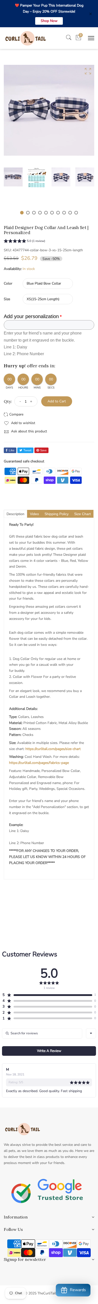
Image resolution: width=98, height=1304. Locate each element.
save (43, 450)
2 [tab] (28, 212)
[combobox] (91, 1033)
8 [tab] (64, 212)
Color (8, 283)
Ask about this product (28, 431)
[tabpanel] (13, 177)
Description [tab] (15, 514)
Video (34, 514)
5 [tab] (46, 212)
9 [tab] (70, 212)
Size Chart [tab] (82, 514)
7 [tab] (58, 212)
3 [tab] (34, 212)
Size (7, 299)
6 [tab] (52, 212)
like (11, 450)
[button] (24, 241)
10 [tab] (76, 212)
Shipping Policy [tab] (56, 514)
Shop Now (49, 20)
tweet (27, 450)
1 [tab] (22, 212)
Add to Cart (56, 401)
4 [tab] (40, 212)
